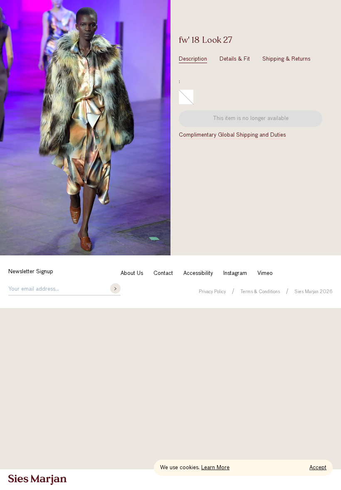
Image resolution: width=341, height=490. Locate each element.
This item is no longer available (251, 118)
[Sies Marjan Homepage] (37, 480)
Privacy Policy (212, 291)
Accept (317, 467)
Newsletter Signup (30, 271)
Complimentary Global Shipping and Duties (232, 135)
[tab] (193, 59)
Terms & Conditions (260, 291)
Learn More (215, 467)
